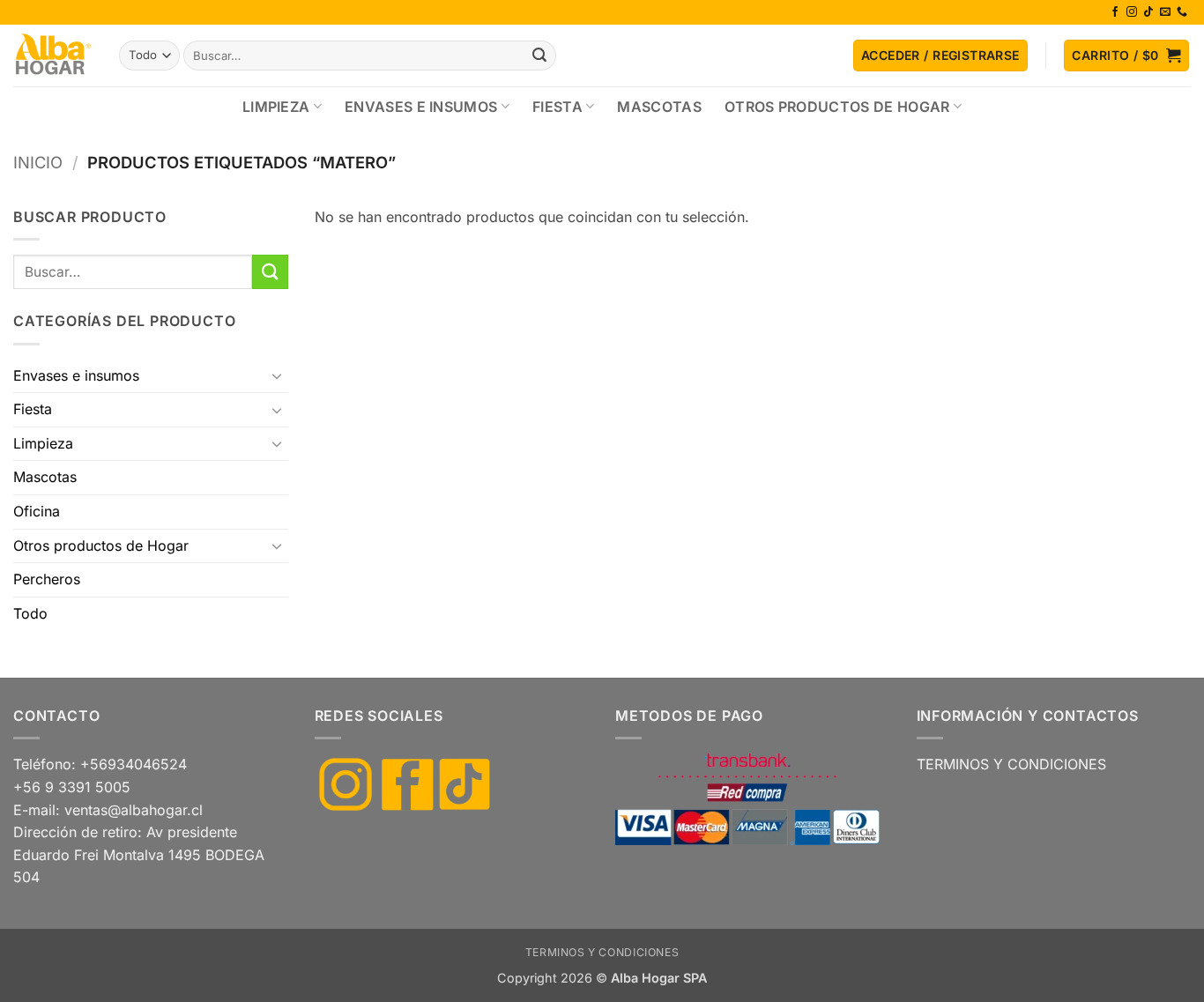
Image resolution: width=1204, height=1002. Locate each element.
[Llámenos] (1182, 12)
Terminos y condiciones (602, 952)
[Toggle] (277, 375)
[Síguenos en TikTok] (1148, 12)
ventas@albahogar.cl (133, 810)
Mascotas (659, 106)
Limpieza (276, 106)
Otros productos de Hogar (837, 106)
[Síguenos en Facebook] (1115, 12)
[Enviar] (540, 56)
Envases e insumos (421, 106)
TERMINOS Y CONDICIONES (1011, 764)
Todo (30, 613)
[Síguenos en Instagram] (1131, 12)
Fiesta (557, 106)
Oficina (36, 511)
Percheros (46, 579)
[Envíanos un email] (1165, 12)
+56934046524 (133, 764)
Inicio (38, 162)
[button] (940, 55)
